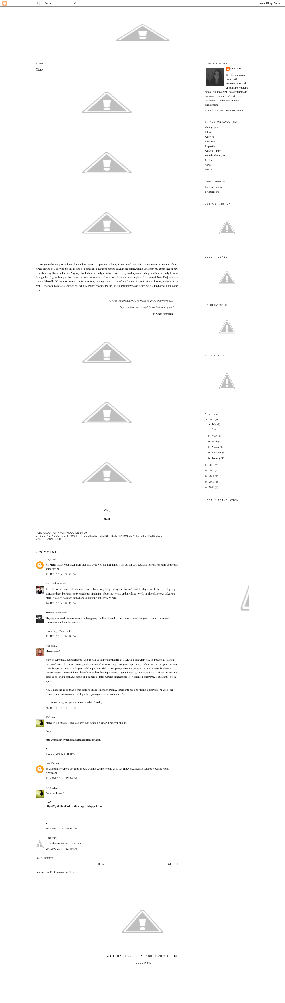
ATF (48, 645)
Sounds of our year (215, 155)
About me (58, 536)
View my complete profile (224, 110)
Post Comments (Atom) (62, 872)
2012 (212, 470)
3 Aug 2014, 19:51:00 (60, 753)
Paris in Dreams (213, 187)
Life (144, 536)
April (215, 441)
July (214, 424)
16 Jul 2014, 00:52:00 (61, 603)
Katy (48, 559)
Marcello (49, 281)
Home (101, 864)
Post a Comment (44, 857)
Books (208, 160)
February (217, 452)
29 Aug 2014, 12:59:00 (61, 848)
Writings (209, 136)
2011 (212, 476)
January (216, 458)
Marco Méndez (54, 612)
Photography (211, 127)
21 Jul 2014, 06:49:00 (61, 636)
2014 (212, 419)
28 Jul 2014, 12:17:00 (61, 708)
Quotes (60, 539)
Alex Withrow (53, 583)
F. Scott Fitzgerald (81, 536)
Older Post (172, 864)
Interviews (210, 141)
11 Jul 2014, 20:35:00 (61, 574)
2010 (212, 481)
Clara (48, 837)
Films (114, 536)
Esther (235, 68)
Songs (208, 164)
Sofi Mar (51, 763)
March (216, 447)
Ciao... (215, 429)
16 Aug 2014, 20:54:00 (61, 828)
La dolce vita (129, 536)
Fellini (103, 536)
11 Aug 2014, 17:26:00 (61, 778)
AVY (48, 717)
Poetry (208, 169)
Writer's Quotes (213, 150)
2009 (212, 487)
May (215, 435)
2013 (212, 465)
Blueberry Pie (212, 191)
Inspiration (210, 146)
